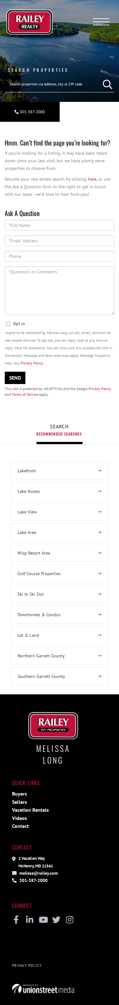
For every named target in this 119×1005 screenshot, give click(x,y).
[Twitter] (56, 920)
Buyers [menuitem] (19, 794)
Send (15, 378)
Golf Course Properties (39, 573)
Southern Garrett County (41, 676)
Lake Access (28, 491)
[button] (106, 84)
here (92, 179)
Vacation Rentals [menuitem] (30, 810)
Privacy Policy (32, 363)
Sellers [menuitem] (19, 802)
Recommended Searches (59, 434)
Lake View (27, 512)
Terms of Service (25, 394)
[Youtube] (43, 920)
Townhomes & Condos (39, 614)
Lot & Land (28, 635)
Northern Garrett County (41, 656)
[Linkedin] (29, 920)
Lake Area (26, 532)
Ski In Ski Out (30, 594)
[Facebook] (16, 920)
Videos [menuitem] (19, 818)
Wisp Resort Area (33, 553)
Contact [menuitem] (20, 826)
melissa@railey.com (38, 873)
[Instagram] (69, 920)
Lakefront (26, 471)
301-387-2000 (32, 112)
